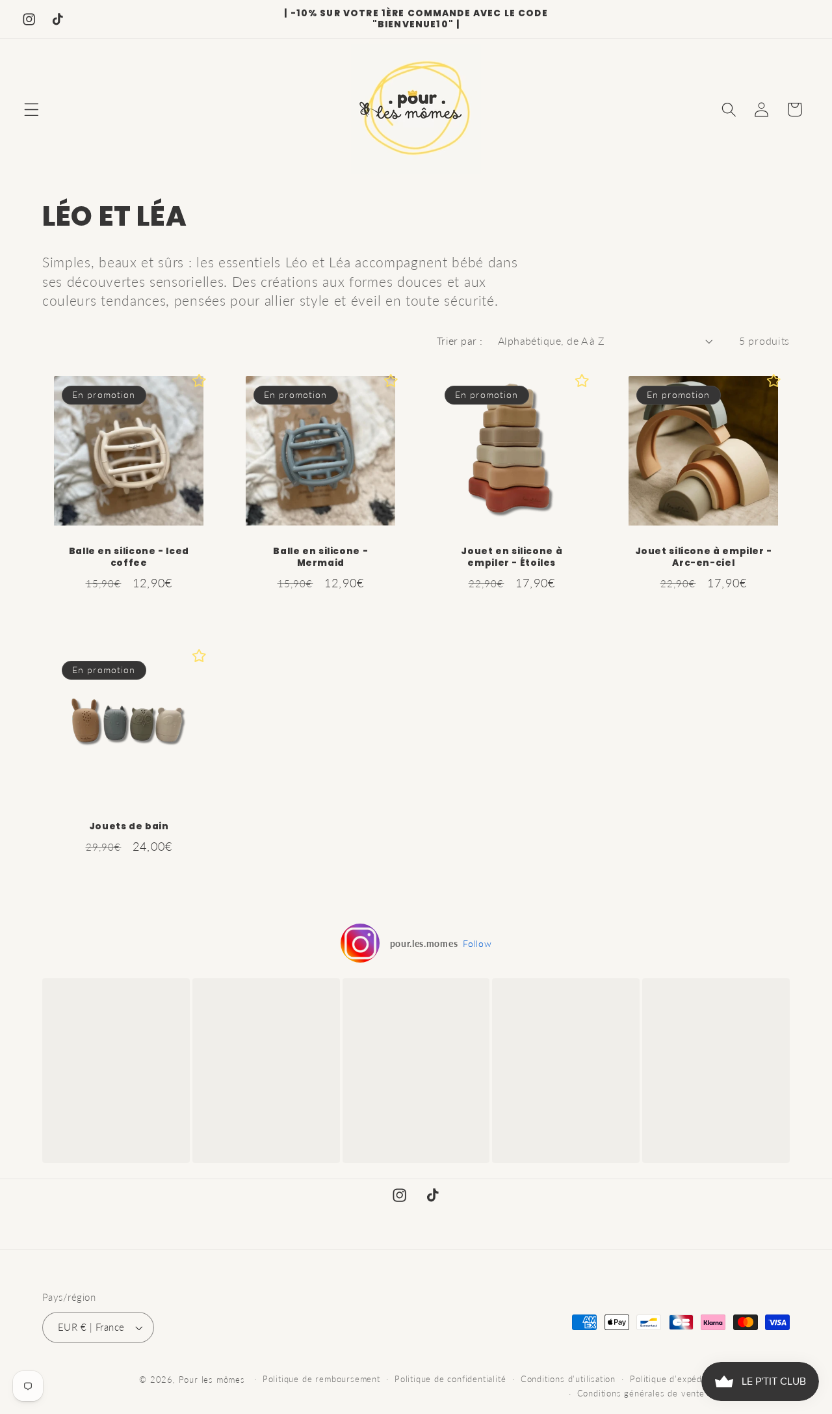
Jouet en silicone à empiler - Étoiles (511, 557)
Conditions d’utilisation (568, 1379)
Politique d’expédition (675, 1379)
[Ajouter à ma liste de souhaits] (200, 380)
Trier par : (460, 340)
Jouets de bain (129, 827)
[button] (31, 109)
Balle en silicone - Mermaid (320, 557)
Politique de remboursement (321, 1379)
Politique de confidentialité (450, 1379)
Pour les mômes (212, 1380)
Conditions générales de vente (641, 1393)
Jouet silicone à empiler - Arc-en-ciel (703, 557)
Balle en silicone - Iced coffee (129, 557)
